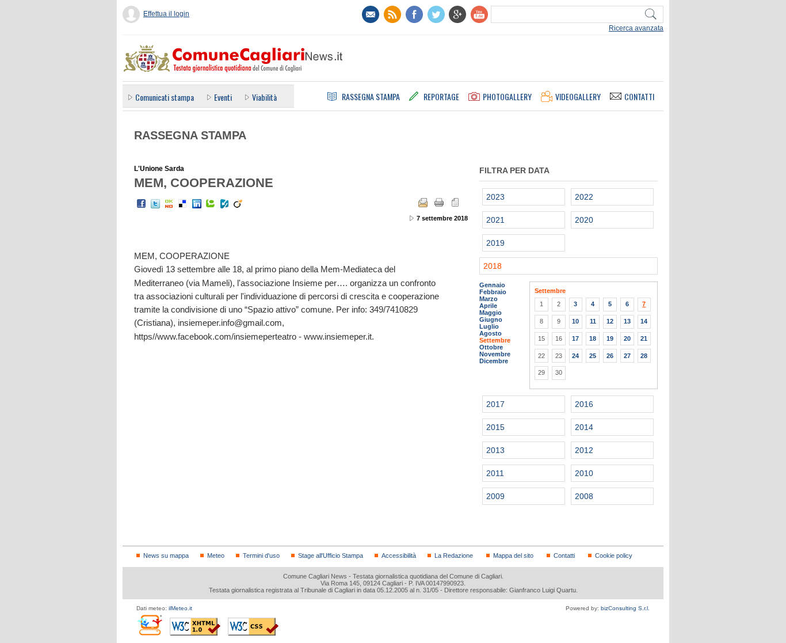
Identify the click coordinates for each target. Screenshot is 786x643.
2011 (495, 473)
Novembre (494, 354)
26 (609, 355)
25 (592, 355)
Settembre (494, 340)
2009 (495, 496)
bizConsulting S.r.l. (625, 608)
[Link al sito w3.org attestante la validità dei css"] (253, 627)
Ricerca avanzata (636, 28)
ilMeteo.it (180, 608)
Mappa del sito (513, 555)
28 (643, 355)
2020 (584, 220)
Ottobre (491, 347)
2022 (584, 196)
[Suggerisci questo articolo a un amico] (423, 202)
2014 (584, 427)
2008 (584, 496)
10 (575, 321)
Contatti (564, 555)
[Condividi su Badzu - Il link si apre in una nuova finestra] (224, 203)
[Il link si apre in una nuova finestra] (414, 14)
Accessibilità (398, 555)
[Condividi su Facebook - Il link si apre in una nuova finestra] (141, 203)
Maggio (490, 312)
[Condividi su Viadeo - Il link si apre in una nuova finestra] (238, 203)
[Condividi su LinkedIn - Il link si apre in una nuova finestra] (196, 203)
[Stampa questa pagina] (439, 202)
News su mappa (166, 555)
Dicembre (493, 360)
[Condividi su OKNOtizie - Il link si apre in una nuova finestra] (169, 203)
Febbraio (492, 291)
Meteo (215, 555)
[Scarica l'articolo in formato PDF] (455, 202)
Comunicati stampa (164, 97)
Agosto (490, 333)
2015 (495, 427)
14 (643, 321)
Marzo (488, 298)
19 (609, 338)
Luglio (489, 326)
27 (627, 355)
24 (575, 355)
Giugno (490, 319)
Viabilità (264, 97)
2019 (495, 243)
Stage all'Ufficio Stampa (330, 555)
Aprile (488, 305)
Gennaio (492, 284)
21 (643, 338)
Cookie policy (613, 555)
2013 (495, 450)
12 (609, 321)
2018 (492, 266)
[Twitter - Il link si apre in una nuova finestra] (155, 203)
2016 (584, 404)
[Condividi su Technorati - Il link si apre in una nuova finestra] (210, 203)
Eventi (223, 97)
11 (593, 321)
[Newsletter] (370, 14)
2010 (584, 473)
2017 (495, 404)
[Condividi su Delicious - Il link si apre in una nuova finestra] (183, 203)
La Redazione (453, 555)
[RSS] (392, 14)
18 (592, 338)
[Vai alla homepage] (232, 58)
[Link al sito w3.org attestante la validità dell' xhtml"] (195, 627)
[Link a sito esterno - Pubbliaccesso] (149, 625)
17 (575, 338)
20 (627, 338)
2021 (495, 220)
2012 (584, 450)
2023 (495, 196)
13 (627, 321)
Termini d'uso (261, 555)
